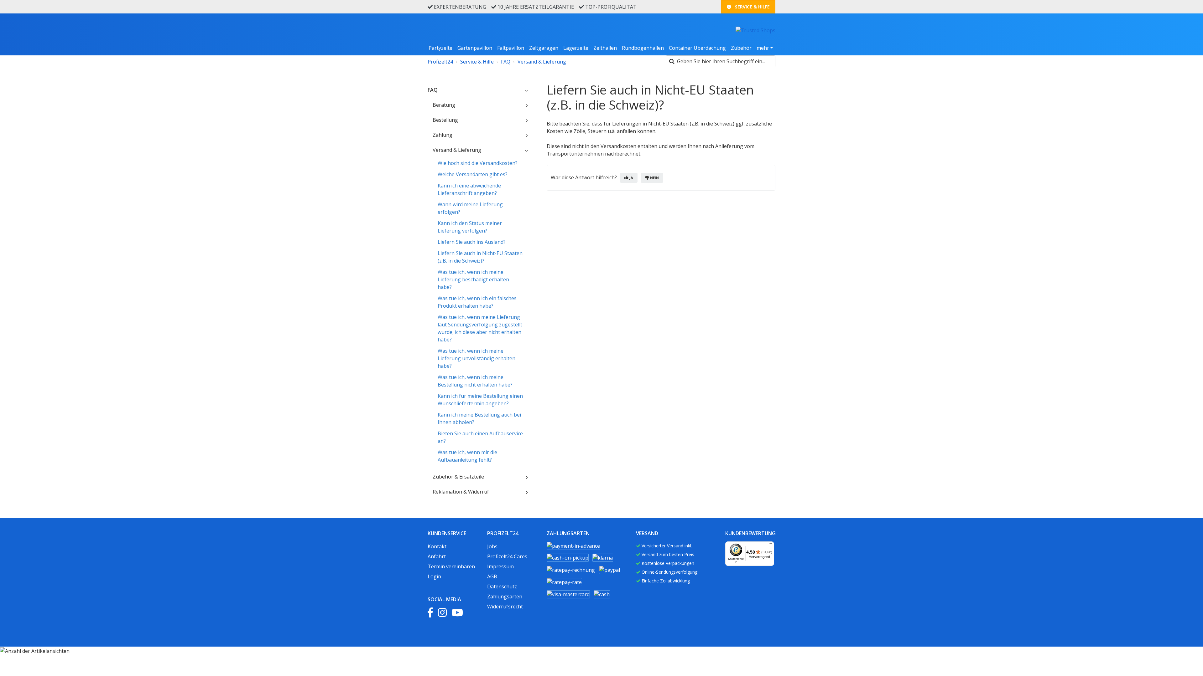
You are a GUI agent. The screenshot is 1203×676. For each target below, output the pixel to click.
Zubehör (741, 47)
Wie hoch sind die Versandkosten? (478, 163)
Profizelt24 (440, 61)
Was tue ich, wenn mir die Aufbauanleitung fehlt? (467, 456)
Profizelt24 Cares (507, 556)
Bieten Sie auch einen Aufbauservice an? (480, 437)
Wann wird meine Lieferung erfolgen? (470, 208)
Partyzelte (440, 47)
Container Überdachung (697, 47)
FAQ (505, 61)
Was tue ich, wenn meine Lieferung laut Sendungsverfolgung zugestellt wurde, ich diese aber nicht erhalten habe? (480, 328)
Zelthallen (605, 47)
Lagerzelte (575, 47)
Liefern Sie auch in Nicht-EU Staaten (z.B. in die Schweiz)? (480, 257)
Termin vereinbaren (451, 566)
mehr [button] (763, 47)
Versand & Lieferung (542, 61)
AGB (492, 576)
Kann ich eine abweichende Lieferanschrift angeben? (469, 189)
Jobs (492, 546)
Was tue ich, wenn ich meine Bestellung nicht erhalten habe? (475, 381)
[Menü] (770, 545)
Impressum (500, 566)
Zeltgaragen (543, 47)
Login (434, 576)
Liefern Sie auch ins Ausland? (472, 241)
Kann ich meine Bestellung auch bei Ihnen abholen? (479, 418)
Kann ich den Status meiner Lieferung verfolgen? (470, 227)
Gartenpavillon (474, 47)
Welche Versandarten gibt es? (473, 174)
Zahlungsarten (504, 596)
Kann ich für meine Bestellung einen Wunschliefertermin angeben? (480, 399)
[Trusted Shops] (755, 29)
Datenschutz (502, 586)
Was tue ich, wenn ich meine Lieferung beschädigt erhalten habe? (473, 279)
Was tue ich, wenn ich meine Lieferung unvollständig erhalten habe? (476, 358)
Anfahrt (437, 556)
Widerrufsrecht (505, 606)
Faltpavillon (510, 47)
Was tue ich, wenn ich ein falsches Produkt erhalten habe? (477, 302)
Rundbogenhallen (643, 47)
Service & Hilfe (752, 7)
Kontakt (437, 546)
